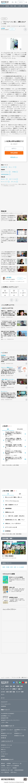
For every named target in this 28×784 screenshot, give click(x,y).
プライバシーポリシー (6, 767)
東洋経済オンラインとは (6, 745)
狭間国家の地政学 (13, 597)
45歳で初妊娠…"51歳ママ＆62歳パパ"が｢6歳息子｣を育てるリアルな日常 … (13, 446)
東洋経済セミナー (18, 733)
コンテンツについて (5, 747)
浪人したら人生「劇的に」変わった (13, 497)
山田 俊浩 (3, 28)
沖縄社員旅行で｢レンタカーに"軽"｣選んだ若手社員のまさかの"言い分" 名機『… (13, 459)
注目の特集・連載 (7, 538)
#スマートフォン (4, 171)
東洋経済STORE (4, 718)
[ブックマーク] (25, 29)
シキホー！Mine (4, 722)
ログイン (21, 2)
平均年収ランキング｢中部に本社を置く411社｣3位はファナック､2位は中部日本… (13, 452)
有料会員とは (14, 157)
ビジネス (4, 18)
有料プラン (3, 749)
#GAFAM (3, 167)
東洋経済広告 (4, 735)
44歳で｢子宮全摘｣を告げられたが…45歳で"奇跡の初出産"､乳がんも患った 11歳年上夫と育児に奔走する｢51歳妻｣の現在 (8, 262)
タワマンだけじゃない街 (11, 527)
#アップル (13, 181)
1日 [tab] (8, 493)
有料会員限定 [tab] (20, 429)
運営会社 (3, 763)
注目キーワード (6, 563)
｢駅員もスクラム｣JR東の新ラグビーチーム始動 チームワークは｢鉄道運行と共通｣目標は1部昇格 (8, 240)
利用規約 (3, 756)
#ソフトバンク (4, 181)
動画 (23, 6)
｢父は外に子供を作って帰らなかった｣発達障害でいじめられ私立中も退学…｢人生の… (13, 433)
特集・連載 (13, 6)
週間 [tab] (20, 493)
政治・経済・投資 (10, 691)
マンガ (2, 689)
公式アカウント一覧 (16, 763)
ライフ (2, 694)
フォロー (12, 29)
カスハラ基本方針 (5, 772)
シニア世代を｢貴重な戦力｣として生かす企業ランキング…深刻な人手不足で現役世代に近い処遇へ (8, 232)
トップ (2, 6)
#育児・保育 (13, 567)
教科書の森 (3, 737)
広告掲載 (3, 765)
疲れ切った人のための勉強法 (16, 577)
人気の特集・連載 (7, 491)
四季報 (14, 689)
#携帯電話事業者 (4, 174)
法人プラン (3, 751)
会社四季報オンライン (6, 715)
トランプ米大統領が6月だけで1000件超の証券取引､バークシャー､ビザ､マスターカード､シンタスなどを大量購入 (8, 254)
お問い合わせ (14, 772)
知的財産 (15, 767)
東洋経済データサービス (6, 733)
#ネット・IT (11, 167)
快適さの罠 (12, 587)
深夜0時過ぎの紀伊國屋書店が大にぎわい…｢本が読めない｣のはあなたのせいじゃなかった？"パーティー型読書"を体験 (8, 218)
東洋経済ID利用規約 (19, 770)
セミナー (7, 689)
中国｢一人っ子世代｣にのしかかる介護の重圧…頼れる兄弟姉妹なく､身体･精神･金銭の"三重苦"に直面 (8, 383)
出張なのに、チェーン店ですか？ (13, 523)
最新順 (7, 6)
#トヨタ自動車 (20, 567)
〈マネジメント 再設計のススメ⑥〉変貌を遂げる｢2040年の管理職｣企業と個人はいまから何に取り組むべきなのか (8, 371)
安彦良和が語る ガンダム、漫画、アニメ (14, 519)
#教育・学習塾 (5, 567)
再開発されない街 (9, 512)
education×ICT (4, 701)
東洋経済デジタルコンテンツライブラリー (10, 720)
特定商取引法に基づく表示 (7, 770)
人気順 (19, 6)
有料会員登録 (14, 152)
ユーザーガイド (4, 754)
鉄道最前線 (8, 531)
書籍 (19, 689)
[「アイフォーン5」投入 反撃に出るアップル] (14, 44)
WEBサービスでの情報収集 (13, 765)
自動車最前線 (8, 508)
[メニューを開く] (26, 2)
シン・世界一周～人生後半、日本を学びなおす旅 (15, 516)
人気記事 (5, 426)
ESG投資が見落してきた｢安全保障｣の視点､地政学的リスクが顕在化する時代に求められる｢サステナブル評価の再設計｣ (8, 395)
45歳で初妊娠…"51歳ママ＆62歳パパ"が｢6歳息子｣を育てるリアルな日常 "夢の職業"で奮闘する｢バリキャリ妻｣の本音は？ (8, 269)
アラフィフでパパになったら (12, 501)
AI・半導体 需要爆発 (7, 556)
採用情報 (9, 763)
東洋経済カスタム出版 (19, 735)
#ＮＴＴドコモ (12, 179)
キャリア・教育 (19, 691)
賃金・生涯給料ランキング (11, 504)
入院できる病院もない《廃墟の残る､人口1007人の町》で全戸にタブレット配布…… (13, 440)
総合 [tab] (8, 429)
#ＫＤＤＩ (3, 179)
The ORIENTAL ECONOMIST (7, 713)
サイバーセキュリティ (6, 704)
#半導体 (14, 171)
